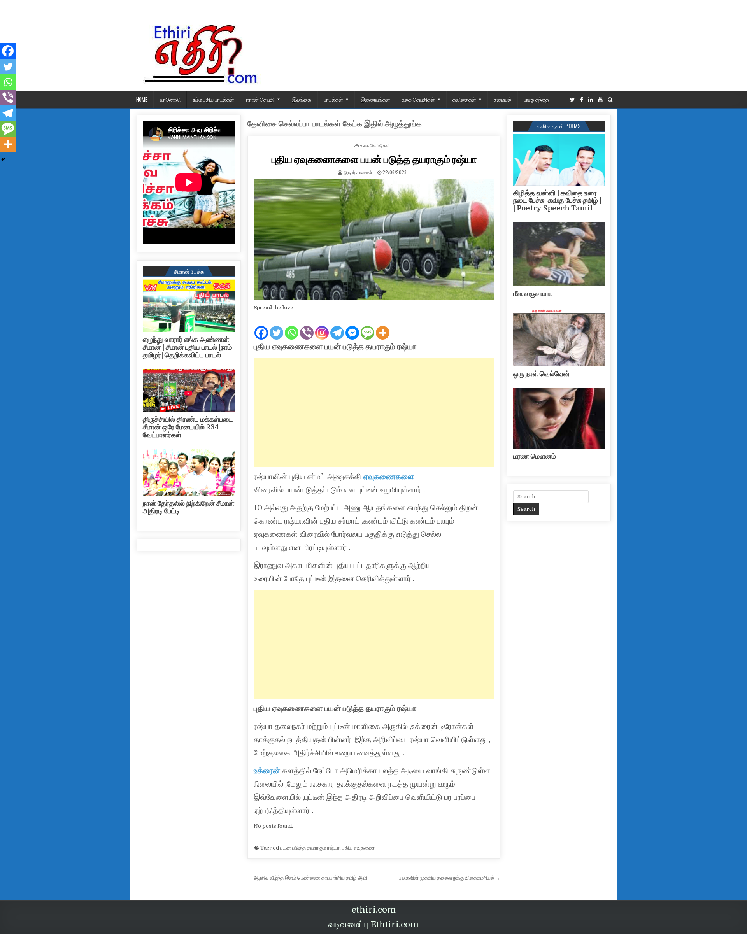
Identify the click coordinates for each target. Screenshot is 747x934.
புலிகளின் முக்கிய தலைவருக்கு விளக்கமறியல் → (449, 878)
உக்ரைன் (267, 770)
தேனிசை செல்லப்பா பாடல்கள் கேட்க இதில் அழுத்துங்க (334, 123)
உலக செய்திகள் (418, 99)
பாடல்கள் (333, 99)
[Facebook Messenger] (352, 326)
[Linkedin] (590, 100)
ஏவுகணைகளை (388, 476)
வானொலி (170, 99)
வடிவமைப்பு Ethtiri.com (373, 924)
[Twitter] (572, 100)
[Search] (610, 100)
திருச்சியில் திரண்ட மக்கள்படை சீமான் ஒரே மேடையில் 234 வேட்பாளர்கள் (188, 427)
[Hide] (3, 159)
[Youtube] (600, 100)
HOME (141, 99)
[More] (382, 326)
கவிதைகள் (464, 99)
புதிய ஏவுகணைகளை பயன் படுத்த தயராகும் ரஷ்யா (374, 159)
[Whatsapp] (291, 326)
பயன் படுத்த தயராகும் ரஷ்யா (310, 848)
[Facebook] (581, 100)
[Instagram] (322, 326)
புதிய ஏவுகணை (358, 848)
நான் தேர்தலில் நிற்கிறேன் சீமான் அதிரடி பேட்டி (188, 507)
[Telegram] (337, 326)
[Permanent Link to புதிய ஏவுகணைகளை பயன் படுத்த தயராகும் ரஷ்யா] (374, 239)
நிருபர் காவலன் (358, 172)
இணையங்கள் (375, 99)
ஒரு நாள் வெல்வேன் (541, 374)
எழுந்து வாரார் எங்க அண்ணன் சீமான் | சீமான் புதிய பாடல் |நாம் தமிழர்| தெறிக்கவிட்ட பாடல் (187, 347)
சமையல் (502, 99)
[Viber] (307, 326)
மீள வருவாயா (532, 294)
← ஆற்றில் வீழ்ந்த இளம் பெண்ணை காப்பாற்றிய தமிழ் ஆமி (307, 878)
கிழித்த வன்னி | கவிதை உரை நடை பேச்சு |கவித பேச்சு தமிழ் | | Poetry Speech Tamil (557, 200)
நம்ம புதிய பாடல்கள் (213, 99)
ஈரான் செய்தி (260, 99)
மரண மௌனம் (534, 456)
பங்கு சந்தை (536, 99)
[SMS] (367, 326)
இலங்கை (301, 99)
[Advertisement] (374, 412)
